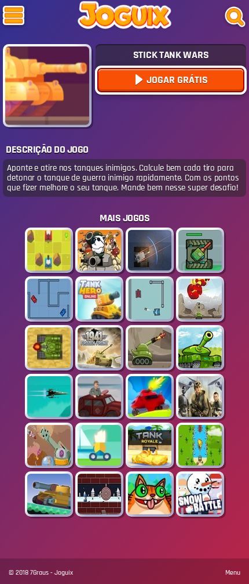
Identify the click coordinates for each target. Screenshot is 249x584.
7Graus (39, 572)
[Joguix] (124, 17)
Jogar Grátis (176, 79)
